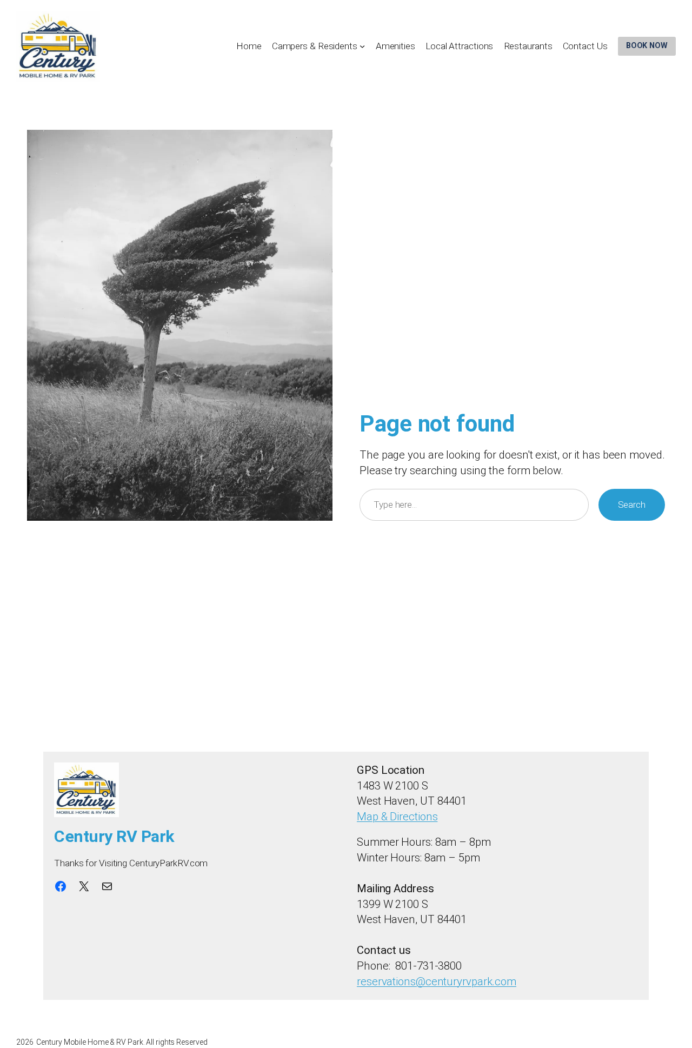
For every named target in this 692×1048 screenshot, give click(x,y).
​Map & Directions (397, 816)
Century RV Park (114, 836)
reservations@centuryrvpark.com (436, 981)
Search (632, 504)
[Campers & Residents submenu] (362, 46)
